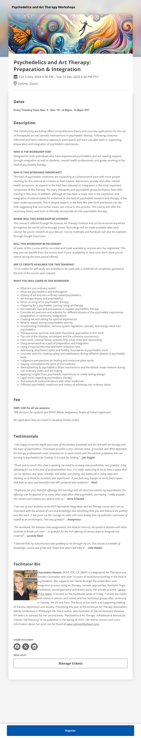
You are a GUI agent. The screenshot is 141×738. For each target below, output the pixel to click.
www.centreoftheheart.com (82, 624)
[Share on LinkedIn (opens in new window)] (34, 646)
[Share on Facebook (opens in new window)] (17, 646)
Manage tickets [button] (71, 663)
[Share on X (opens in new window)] (25, 646)
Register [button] (70, 730)
